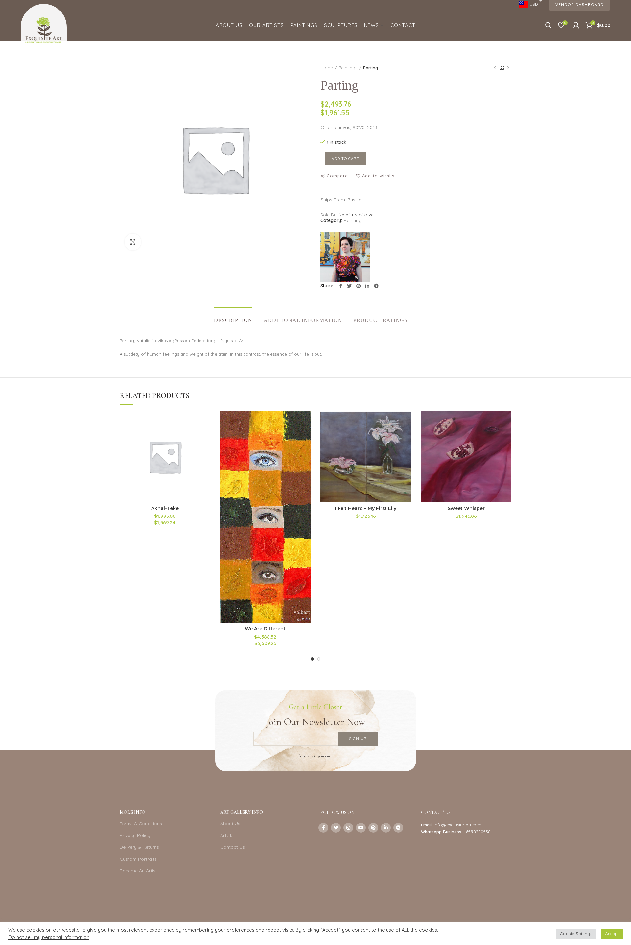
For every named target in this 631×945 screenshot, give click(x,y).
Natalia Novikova (356, 214)
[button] (205, 436)
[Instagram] (348, 828)
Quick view (205, 451)
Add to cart (345, 158)
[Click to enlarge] (133, 242)
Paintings (348, 67)
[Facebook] (341, 286)
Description (233, 320)
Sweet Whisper (466, 508)
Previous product (495, 67)
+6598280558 (477, 831)
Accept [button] (612, 933)
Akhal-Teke (165, 508)
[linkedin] (367, 286)
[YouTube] (361, 828)
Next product (508, 67)
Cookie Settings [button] (576, 933)
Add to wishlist (379, 176)
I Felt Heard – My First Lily (365, 508)
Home (326, 67)
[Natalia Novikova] (345, 257)
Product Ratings (380, 320)
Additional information (303, 320)
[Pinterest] (358, 286)
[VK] (398, 828)
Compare (337, 176)
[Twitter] (349, 286)
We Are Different (265, 629)
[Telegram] (376, 286)
